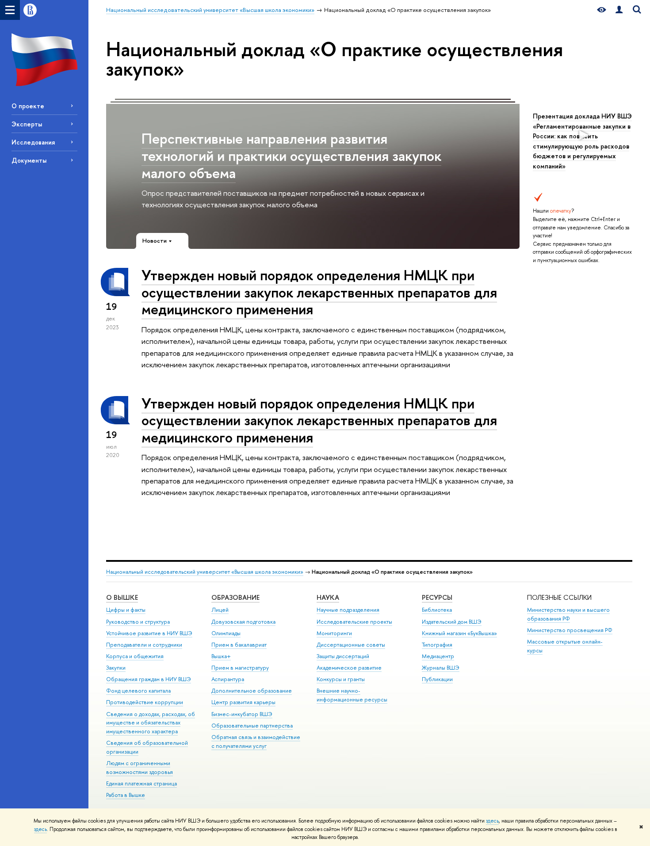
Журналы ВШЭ (440, 667)
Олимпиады (226, 633)
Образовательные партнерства (252, 725)
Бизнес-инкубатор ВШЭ (241, 714)
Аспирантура (227, 679)
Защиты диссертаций (343, 656)
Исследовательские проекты (354, 621)
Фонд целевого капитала (138, 690)
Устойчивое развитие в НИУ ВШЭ (149, 633)
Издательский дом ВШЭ (452, 621)
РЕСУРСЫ (437, 597)
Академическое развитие (349, 667)
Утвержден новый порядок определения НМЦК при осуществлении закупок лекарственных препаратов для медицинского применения (319, 292)
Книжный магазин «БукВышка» (459, 633)
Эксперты (26, 124)
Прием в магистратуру (240, 667)
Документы (28, 160)
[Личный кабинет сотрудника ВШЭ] (619, 10)
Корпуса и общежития (135, 656)
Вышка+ (221, 656)
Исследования (33, 142)
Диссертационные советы (351, 644)
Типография (437, 644)
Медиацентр (438, 656)
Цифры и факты (125, 610)
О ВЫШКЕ (122, 597)
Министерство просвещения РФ (569, 630)
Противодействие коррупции (144, 702)
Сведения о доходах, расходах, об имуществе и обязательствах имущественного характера (150, 722)
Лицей (220, 610)
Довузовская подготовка (243, 621)
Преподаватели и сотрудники (144, 644)
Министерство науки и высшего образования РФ (568, 614)
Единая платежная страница (141, 783)
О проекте (27, 106)
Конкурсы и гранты (341, 679)
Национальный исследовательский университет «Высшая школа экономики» (204, 571)
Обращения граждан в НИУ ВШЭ (148, 679)
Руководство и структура (138, 621)
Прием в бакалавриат (239, 644)
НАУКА (328, 597)
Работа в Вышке (125, 795)
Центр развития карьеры (243, 702)
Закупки (116, 667)
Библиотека (437, 610)
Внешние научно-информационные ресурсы (352, 695)
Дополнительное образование (251, 690)
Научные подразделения (348, 610)
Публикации (437, 679)
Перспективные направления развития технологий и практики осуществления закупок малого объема (291, 156)
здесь (492, 820)
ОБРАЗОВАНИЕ (235, 597)
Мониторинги (334, 633)
